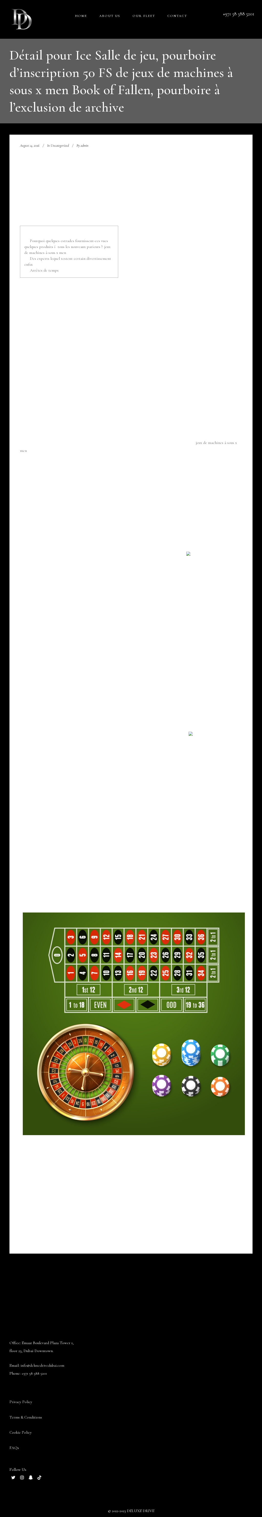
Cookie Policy (20, 1432)
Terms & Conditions (25, 1417)
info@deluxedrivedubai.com (42, 1365)
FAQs (14, 1447)
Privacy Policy (20, 1402)
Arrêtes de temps (44, 270)
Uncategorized (60, 145)
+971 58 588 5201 (34, 1373)
